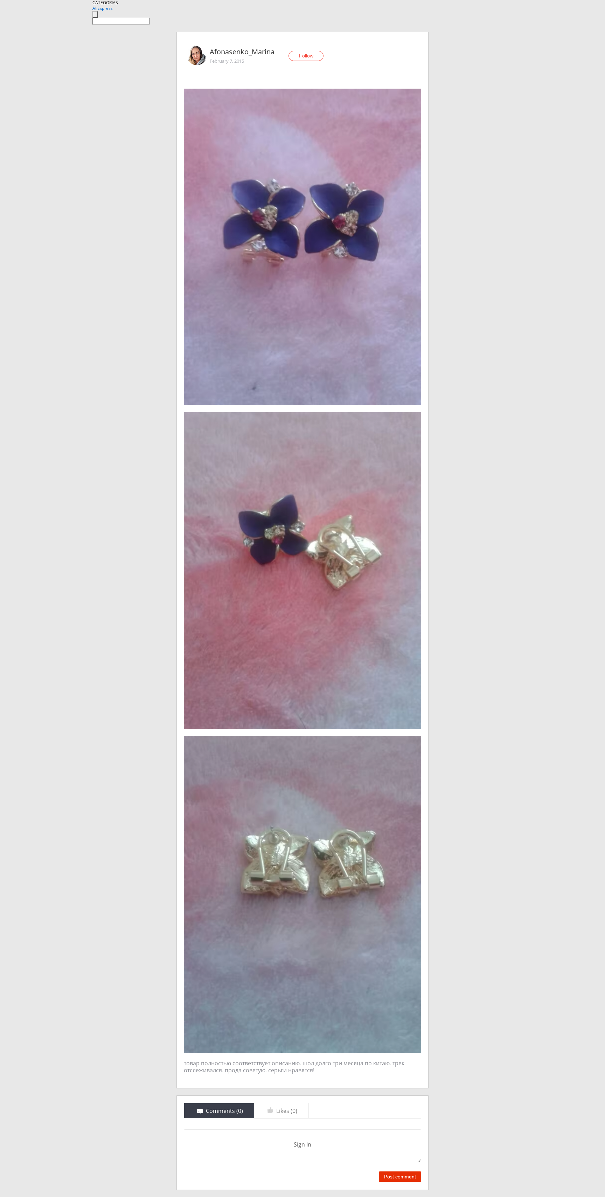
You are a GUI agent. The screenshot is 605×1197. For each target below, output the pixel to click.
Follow (306, 56)
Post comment (400, 1176)
